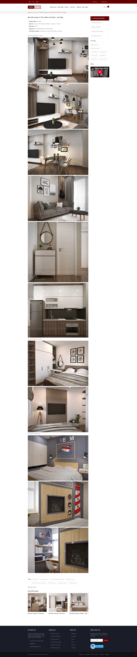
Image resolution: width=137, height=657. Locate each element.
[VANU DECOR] (34, 7)
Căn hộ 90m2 (94, 59)
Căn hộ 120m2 (94, 51)
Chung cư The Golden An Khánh (57, 579)
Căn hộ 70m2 (35, 579)
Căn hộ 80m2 (103, 55)
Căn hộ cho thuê (103, 59)
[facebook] (33, 2)
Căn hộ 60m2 (103, 51)
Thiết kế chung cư (73, 582)
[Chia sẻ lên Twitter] (32, 587)
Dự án (66, 7)
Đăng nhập (104, 1)
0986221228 (32, 643)
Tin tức (72, 7)
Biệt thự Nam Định (95, 48)
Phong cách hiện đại (62, 582)
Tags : (29, 580)
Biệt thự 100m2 (94, 44)
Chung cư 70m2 (44, 579)
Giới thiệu (61, 7)
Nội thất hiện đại (51, 582)
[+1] (34, 587)
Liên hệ (79, 7)
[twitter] (29, 2)
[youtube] (37, 2)
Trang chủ (53, 7)
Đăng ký (95, 1)
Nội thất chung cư (70, 579)
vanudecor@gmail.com (35, 646)
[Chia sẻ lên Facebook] (29, 587)
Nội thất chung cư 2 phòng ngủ (39, 582)
